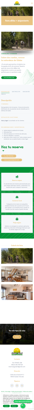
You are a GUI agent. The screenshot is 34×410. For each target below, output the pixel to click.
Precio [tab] (3, 94)
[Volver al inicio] (17, 3)
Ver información (9, 77)
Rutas (17, 336)
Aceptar (6, 406)
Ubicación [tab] (26, 91)
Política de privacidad (16, 391)
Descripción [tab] (5, 91)
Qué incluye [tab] (16, 91)
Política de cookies (27, 391)
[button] (32, 3)
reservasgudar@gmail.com (11, 160)
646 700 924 (9, 156)
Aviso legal (7, 391)
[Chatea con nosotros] (22, 405)
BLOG (2, 391)
